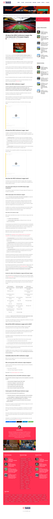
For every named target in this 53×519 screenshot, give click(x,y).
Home (4, 15)
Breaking (15, 496)
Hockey (22, 473)
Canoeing (20, 496)
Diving (21, 468)
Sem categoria (26, 478)
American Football (28, 2)
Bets (27, 463)
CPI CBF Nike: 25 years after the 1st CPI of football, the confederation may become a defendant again (44, 50)
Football (22, 2)
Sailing (21, 478)
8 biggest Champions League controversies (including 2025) (44, 33)
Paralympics (43, 498)
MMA (21, 475)
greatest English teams (16, 372)
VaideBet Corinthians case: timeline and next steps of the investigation (44, 57)
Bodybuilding (22, 465)
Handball (19, 498)
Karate (29, 473)
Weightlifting (28, 488)
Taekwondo (22, 485)
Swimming (22, 483)
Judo (25, 473)
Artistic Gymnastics (23, 460)
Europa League (11, 276)
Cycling (25, 496)
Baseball (38, 2)
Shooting (22, 480)
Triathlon (21, 501)
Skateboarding (27, 480)
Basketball (34, 2)
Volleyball (25, 501)
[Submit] (47, 19)
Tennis (27, 485)
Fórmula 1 (25, 470)
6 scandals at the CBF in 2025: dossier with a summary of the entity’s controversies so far (44, 44)
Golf (9, 498)
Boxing (27, 465)
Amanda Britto (19, 430)
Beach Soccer (23, 463)
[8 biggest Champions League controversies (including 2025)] (38, 32)
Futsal (21, 470)
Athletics (43, 2)
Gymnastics (14, 498)
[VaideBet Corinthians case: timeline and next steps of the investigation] (38, 55)
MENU (19, 2)
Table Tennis (27, 483)
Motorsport (25, 475)
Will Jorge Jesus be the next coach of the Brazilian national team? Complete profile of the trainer (44, 38)
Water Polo (22, 488)
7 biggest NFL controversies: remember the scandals (12, 460)
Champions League (24, 266)
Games (30, 470)
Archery (29, 458)
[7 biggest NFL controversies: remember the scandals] (5, 459)
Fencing (25, 468)
